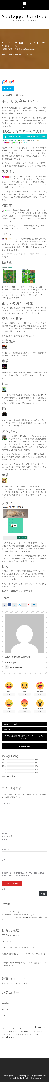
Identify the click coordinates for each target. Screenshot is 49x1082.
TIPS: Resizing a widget (10, 935)
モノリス (5, 108)
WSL (14, 1038)
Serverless (23, 1034)
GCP (3, 1031)
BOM (8, 1028)
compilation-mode (23, 1028)
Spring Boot (30, 1034)
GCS (6, 1031)
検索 (3, 889)
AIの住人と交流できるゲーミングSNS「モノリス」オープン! (24, 955)
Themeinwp (35, 1078)
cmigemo (14, 1028)
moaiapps (31, 49)
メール (5, 849)
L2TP (30, 1031)
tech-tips (5, 1009)
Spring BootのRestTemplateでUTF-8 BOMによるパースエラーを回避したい (24, 964)
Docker (32, 1028)
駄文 (3, 1015)
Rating (5, 833)
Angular (4, 1028)
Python (4, 1034)
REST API (9, 1034)
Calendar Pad (7, 941)
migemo (39, 1031)
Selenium (16, 1034)
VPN (41, 1034)
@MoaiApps (26, 917)
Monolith (15, 724)
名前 (4, 839)
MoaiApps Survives (24, 17)
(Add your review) (8, 776)
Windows (7, 1037)
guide (9, 729)
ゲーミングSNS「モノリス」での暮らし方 (18, 947)
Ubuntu (37, 1034)
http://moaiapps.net (17, 667)
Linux (34, 1031)
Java (19, 1031)
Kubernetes (24, 1031)
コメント (6, 803)
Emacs (40, 1027)
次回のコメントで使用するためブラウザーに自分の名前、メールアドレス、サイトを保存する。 (24, 874)
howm (15, 1031)
